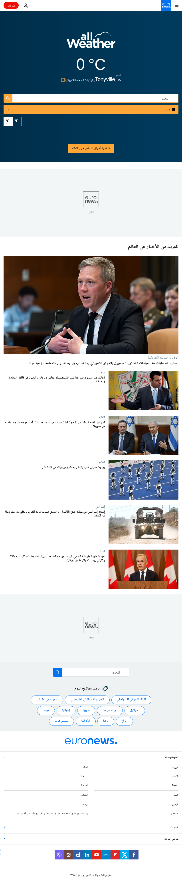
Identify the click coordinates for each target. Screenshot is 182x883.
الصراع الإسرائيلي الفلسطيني (87, 699)
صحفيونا (173, 813)
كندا (102, 551)
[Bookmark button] (62, 80)
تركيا (106, 721)
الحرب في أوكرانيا (46, 699)
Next (175, 785)
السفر (175, 795)
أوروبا (175, 767)
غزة (103, 373)
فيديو (175, 804)
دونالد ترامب (110, 710)
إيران (124, 721)
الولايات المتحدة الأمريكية (163, 357)
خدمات (174, 827)
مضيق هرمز (61, 721)
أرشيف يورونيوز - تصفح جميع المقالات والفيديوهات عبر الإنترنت (52, 813)
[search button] (8, 98)
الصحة (84, 785)
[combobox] (91, 98)
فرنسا (46, 710)
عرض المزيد (171, 839)
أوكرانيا (85, 721)
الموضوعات (171, 757)
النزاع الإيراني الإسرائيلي (131, 699)
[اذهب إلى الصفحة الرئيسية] (166, 5)
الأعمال (174, 776)
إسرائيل (100, 506)
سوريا (86, 710)
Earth (84, 776)
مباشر (11, 5)
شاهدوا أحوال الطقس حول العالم (91, 148)
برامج (85, 804)
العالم (102, 417)
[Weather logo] (91, 43)
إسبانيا (66, 710)
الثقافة (84, 795)
